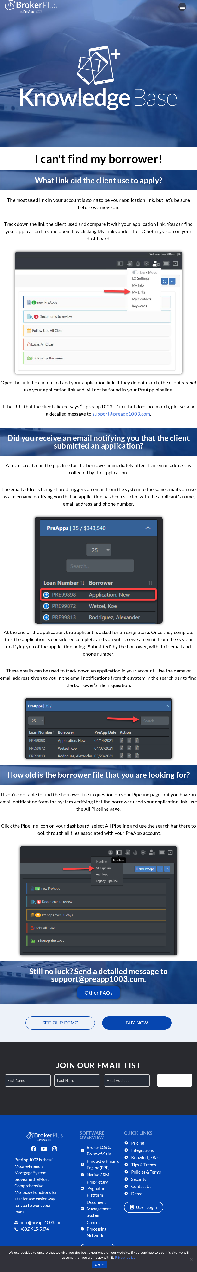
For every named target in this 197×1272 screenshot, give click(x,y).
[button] (182, 7)
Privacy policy (125, 1257)
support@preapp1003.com (121, 414)
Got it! (100, 1265)
